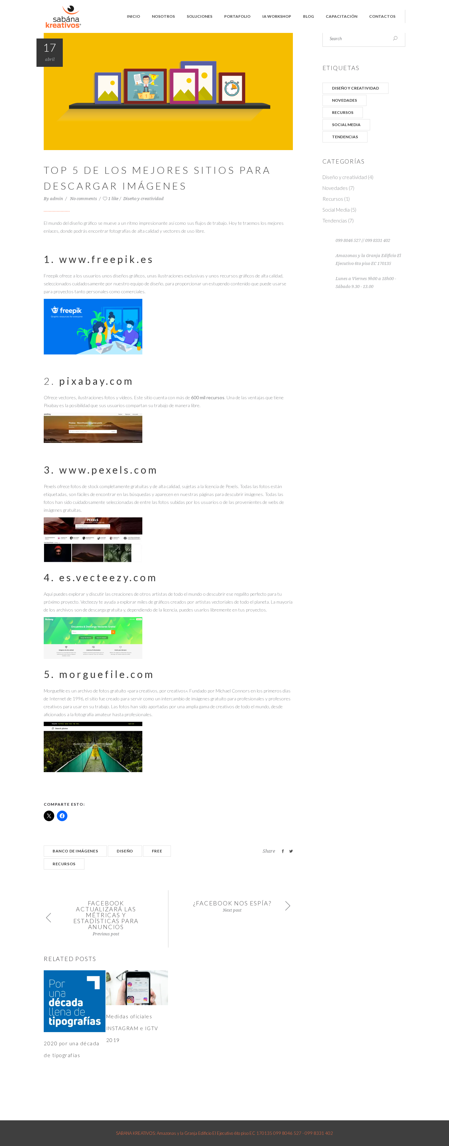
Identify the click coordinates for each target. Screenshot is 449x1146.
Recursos (342, 112)
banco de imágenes (75, 850)
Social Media (346, 124)
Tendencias (345, 136)
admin (57, 198)
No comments (84, 198)
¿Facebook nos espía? (232, 903)
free (157, 850)
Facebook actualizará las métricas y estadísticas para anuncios (106, 914)
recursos (64, 863)
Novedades (344, 100)
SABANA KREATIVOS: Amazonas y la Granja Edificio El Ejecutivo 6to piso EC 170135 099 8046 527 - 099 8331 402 (224, 1133)
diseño (125, 850)
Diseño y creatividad (143, 198)
